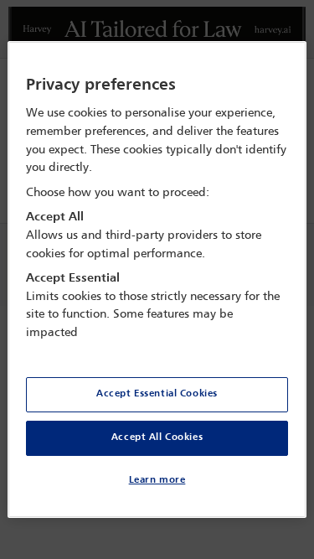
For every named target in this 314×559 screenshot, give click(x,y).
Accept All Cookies (157, 437)
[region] (157, 280)
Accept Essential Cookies (157, 394)
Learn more (157, 480)
